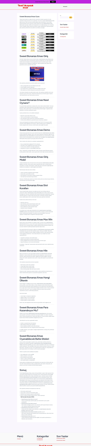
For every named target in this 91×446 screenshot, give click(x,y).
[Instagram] (69, 6)
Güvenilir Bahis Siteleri (64, 27)
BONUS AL (50, 36)
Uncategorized (63, 36)
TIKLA (52, 1)
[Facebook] (71, 6)
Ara (60, 15)
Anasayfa (65, 6)
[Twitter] (73, 6)
